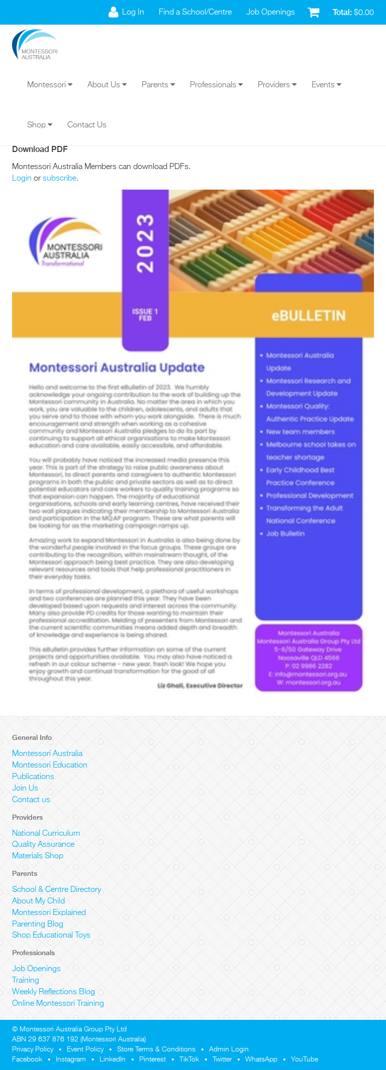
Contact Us (87, 125)
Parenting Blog (37, 925)
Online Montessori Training (58, 1004)
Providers (275, 85)
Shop (37, 125)
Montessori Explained (49, 913)
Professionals (214, 85)
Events (324, 85)
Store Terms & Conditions (156, 1049)
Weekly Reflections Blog (53, 992)
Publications (33, 777)
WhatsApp (261, 1059)
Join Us (25, 789)
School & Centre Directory (56, 890)
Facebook (27, 1059)
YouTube (304, 1059)
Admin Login (229, 1049)
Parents (156, 85)
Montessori (47, 85)
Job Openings (270, 13)
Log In (133, 13)
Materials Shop (37, 856)
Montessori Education (49, 765)
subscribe (59, 179)
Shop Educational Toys (51, 936)
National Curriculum (46, 834)
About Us (104, 85)
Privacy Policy (32, 1049)
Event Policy (85, 1049)
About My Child (38, 901)
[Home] (42, 45)
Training (25, 981)
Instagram (71, 1059)
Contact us (31, 800)
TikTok (189, 1059)
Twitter (222, 1059)
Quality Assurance (43, 845)
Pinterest (152, 1059)
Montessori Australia (47, 754)
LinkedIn (113, 1059)
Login (22, 179)
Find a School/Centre (195, 13)
